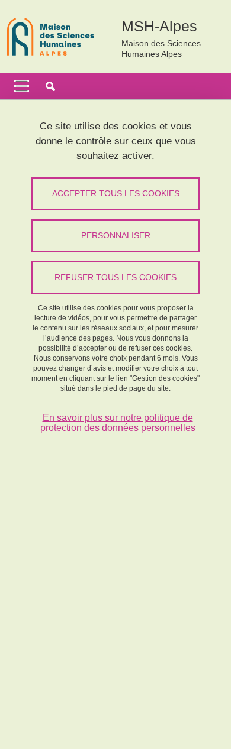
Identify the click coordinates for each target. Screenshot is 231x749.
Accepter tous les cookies (115, 193)
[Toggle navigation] (21, 86)
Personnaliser (115, 235)
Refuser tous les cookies (115, 277)
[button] (50, 86)
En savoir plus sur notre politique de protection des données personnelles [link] (117, 423)
